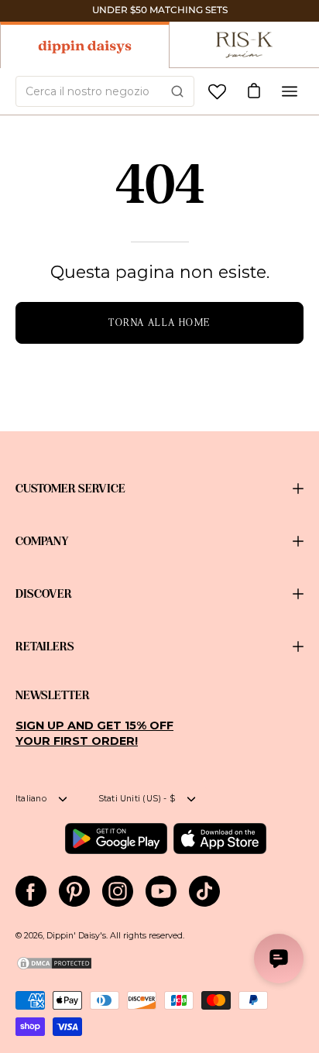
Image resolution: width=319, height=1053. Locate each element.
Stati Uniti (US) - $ (136, 799)
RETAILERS (44, 646)
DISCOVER (43, 594)
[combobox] (104, 91)
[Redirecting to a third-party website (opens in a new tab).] (115, 838)
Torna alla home (159, 322)
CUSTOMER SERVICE (70, 489)
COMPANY (42, 541)
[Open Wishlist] (217, 92)
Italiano (30, 799)
